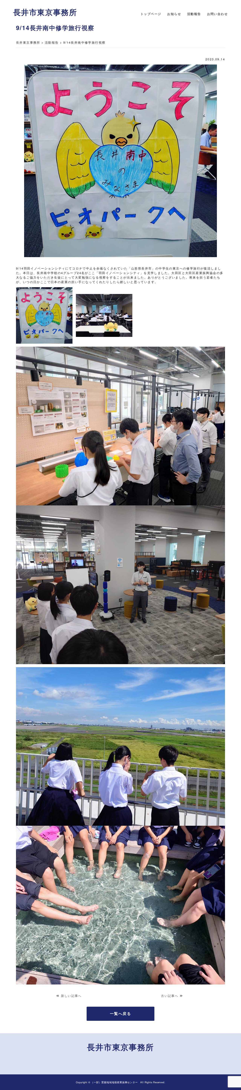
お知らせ (174, 14)
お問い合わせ (217, 14)
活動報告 (194, 14)
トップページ (150, 14)
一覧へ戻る (120, 1013)
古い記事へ (169, 996)
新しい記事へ (71, 996)
